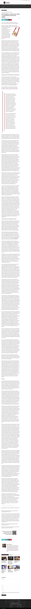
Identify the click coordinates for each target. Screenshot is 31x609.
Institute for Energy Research (15, 546)
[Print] (9, 20)
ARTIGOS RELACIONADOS (5, 554)
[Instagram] (23, 0)
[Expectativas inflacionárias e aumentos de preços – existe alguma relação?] (10, 567)
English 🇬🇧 (3, 7)
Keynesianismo (5, 10)
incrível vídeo (3, 515)
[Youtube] (28, 0)
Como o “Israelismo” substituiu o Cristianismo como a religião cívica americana (4, 571)
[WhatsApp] (4, 20)
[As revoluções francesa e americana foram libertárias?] (17, 558)
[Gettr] (11, 20)
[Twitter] (27, 0)
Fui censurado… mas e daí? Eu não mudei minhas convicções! (4, 562)
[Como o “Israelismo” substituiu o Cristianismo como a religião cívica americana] (4, 567)
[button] (28, 5)
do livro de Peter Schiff (14, 163)
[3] (17, 163)
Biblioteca (17, 5)
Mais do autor (10, 554)
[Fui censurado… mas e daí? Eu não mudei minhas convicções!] (4, 558)
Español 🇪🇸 (24, 5)
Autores (10, 5)
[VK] (7, 20)
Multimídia (14, 5)
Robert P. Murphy (9, 544)
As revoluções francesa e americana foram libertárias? (17, 562)
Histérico (3, 526)
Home (2, 5)
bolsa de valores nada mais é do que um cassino (6, 37)
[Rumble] (25, 0)
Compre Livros (21, 5)
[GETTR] (22, 0)
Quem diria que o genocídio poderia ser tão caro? (16, 570)
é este (10, 517)
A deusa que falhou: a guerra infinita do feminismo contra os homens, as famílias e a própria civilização (10, 562)
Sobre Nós (5, 5)
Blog (12, 5)
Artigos (8, 5)
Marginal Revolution (5, 511)
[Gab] (21, 0)
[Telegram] (26, 0)
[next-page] (3, 574)
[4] (8, 187)
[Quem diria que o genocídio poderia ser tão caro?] (17, 567)
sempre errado (8, 526)
